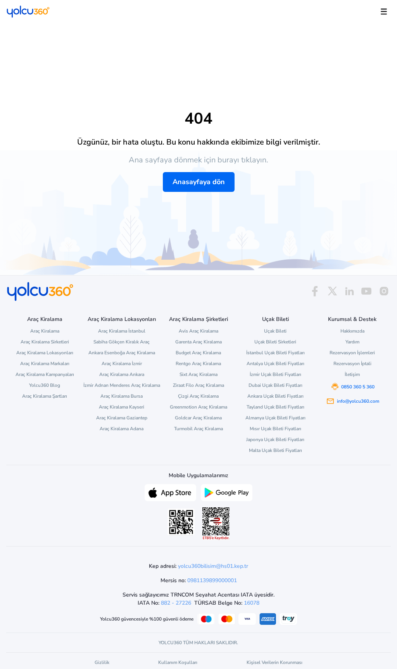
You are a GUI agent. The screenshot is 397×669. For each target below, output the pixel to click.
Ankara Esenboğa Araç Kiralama (121, 353)
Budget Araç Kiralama (198, 353)
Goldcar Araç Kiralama (198, 418)
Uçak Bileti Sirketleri (275, 342)
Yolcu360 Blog (44, 385)
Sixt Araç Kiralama (198, 374)
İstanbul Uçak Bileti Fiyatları (275, 353)
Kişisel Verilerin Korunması (274, 662)
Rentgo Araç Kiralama (198, 363)
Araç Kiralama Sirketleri (45, 342)
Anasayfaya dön (199, 181)
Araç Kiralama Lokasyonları (44, 353)
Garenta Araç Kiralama (198, 342)
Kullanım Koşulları (177, 662)
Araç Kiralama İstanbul (121, 331)
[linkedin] (349, 291)
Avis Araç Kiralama (198, 331)
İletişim (352, 374)
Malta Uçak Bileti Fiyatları (275, 450)
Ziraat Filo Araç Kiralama (198, 385)
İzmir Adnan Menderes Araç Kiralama (121, 385)
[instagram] (384, 291)
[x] (332, 291)
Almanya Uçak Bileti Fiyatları (275, 418)
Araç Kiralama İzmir (122, 363)
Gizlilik (102, 662)
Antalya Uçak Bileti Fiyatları (275, 363)
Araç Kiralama (44, 331)
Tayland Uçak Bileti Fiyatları (275, 407)
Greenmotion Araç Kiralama (198, 407)
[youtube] (366, 291)
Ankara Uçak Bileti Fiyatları (275, 396)
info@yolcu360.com (358, 401)
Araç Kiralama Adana (121, 429)
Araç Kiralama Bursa (121, 396)
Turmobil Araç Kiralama (198, 429)
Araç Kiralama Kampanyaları (45, 374)
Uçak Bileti (275, 331)
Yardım (352, 342)
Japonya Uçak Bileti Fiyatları (275, 439)
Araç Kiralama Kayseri (121, 407)
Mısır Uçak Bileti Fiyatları (275, 429)
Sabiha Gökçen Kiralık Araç (121, 342)
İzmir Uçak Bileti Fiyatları (275, 374)
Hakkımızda (352, 331)
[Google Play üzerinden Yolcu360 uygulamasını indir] (226, 492)
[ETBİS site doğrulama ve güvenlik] (216, 523)
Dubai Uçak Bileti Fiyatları (275, 385)
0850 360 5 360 (358, 387)
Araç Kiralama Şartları (44, 396)
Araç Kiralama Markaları (44, 363)
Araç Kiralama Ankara (121, 374)
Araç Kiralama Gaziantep (121, 418)
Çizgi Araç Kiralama (198, 396)
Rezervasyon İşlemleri (352, 353)
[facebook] (315, 291)
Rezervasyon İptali (352, 363)
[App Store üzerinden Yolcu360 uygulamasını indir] (170, 492)
